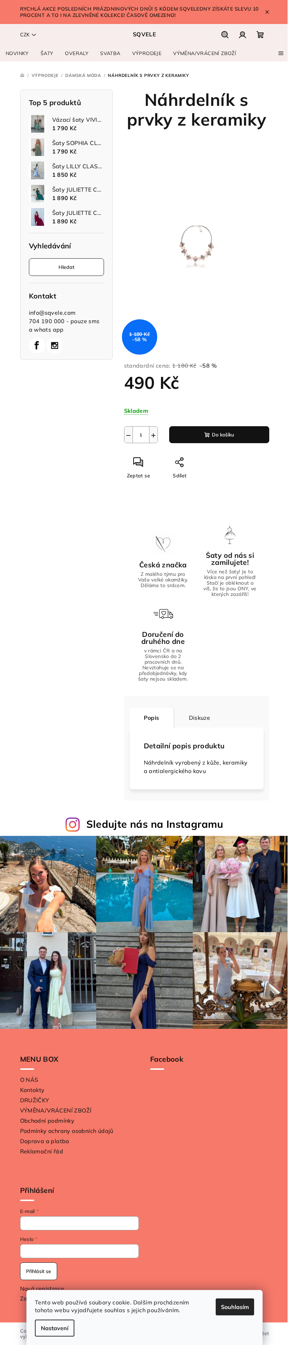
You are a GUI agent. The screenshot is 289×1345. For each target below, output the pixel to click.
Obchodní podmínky (47, 1120)
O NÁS (29, 1079)
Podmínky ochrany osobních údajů (66, 1130)
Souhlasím (235, 1306)
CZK (25, 34)
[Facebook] (37, 345)
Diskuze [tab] (199, 717)
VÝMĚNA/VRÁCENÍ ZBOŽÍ (56, 1110)
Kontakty (32, 1089)
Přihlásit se (38, 1271)
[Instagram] (55, 345)
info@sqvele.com (52, 312)
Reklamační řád (41, 1151)
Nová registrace (42, 1288)
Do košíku (223, 435)
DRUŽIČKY (34, 1100)
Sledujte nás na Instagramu (154, 824)
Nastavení (54, 1328)
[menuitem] (17, 53)
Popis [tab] (151, 717)
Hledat (66, 267)
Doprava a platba (44, 1141)
